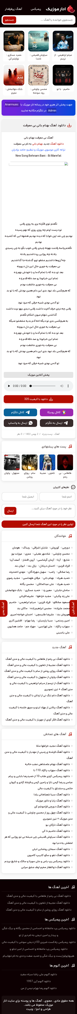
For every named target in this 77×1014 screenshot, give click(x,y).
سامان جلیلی (62, 590)
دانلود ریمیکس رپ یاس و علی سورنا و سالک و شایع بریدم (37, 861)
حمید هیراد (63, 578)
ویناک (26, 548)
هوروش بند (63, 614)
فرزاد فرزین (64, 566)
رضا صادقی (64, 572)
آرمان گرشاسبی (46, 560)
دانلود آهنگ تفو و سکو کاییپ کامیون (48, 855)
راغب (52, 572)
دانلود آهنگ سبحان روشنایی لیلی (51, 849)
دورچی (66, 548)
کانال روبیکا (54, 412)
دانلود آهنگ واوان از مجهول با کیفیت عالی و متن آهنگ (38, 677)
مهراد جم (31, 626)
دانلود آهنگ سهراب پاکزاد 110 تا (51, 770)
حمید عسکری (32, 590)
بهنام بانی (37, 144)
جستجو (9, 20)
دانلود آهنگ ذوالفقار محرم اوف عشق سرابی (45, 867)
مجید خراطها (44, 596)
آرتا (59, 560)
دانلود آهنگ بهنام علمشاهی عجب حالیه (47, 764)
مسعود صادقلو (61, 602)
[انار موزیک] (60, 9)
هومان (16, 548)
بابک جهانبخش (13, 590)
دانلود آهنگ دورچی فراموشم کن (52, 807)
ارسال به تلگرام (54, 423)
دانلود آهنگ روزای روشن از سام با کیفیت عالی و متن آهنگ (37, 671)
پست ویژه (47, 434)
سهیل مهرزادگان (37, 572)
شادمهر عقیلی (42, 554)
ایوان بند (20, 566)
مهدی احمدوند (17, 572)
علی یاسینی (63, 633)
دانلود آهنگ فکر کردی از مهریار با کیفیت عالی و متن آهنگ (38, 720)
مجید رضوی (13, 578)
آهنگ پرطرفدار (13, 9)
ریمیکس (36, 9)
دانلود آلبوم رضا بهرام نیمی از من (38, 988)
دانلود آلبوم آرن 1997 (38, 981)
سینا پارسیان (45, 621)
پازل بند (32, 566)
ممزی (28, 554)
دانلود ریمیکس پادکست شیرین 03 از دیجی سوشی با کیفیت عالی (38, 942)
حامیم (12, 602)
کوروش (55, 548)
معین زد (47, 590)
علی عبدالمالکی (45, 584)
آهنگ (56, 434)
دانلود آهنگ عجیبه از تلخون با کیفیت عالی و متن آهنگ (38, 665)
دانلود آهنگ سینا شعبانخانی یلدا (52, 795)
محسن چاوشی (61, 554)
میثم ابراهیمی (27, 602)
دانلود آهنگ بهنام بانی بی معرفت (44, 125)
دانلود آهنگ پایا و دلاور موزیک (53, 801)
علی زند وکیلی (62, 596)
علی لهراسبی (45, 626)
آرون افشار (29, 560)
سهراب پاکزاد (62, 626)
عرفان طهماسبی (31, 578)
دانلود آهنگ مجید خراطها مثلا (53, 746)
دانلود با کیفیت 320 (36, 399)
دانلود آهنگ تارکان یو (58, 825)
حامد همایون (15, 626)
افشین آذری (15, 621)
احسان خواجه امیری (21, 614)
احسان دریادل (47, 566)
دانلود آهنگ (57, 144)
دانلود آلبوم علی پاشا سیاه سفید (38, 974)
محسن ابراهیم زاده (41, 608)
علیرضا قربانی (26, 596)
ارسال (10, 511)
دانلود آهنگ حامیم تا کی (56, 831)
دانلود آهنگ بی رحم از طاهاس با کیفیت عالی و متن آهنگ (38, 659)
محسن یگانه (27, 584)
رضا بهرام (30, 621)
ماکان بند (22, 608)
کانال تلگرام (17, 412)
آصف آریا (15, 560)
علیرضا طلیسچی (45, 614)
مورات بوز (16, 554)
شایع (67, 560)
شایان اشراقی (40, 548)
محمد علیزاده (62, 608)
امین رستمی (63, 621)
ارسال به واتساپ (17, 423)
